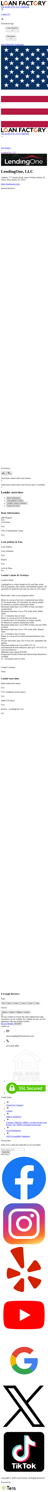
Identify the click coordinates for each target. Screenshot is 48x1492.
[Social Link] (24, 1200)
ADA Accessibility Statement (18, 1136)
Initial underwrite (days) (10, 683)
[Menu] (2, 136)
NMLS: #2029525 (13, 1117)
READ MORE (7, 1024)
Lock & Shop (6, 568)
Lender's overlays (8, 667)
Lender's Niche (7, 580)
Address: (5, 177)
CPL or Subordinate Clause (12, 531)
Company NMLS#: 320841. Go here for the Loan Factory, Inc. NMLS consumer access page (26, 1123)
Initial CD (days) (8, 700)
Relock (4, 560)
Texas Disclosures (13, 1130)
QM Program (6, 518)
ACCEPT (17, 1024)
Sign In (4, 44)
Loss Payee (5, 522)
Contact (9, 1111)
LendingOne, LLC (8, 152)
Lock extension (7, 551)
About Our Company (14, 1105)
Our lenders (5, 148)
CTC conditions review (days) (13, 692)
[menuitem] (12, 29)
